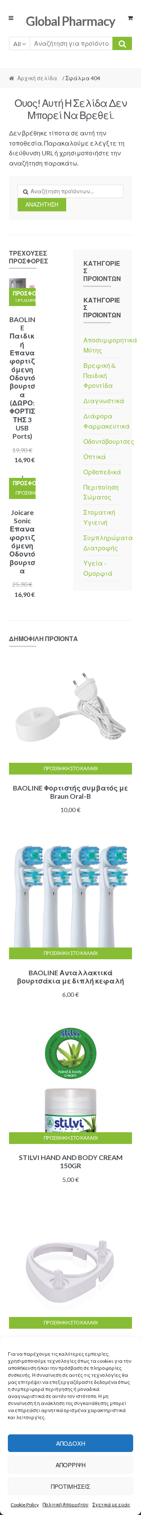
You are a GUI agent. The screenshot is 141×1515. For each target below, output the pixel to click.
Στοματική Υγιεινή (99, 517)
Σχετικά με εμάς (111, 1505)
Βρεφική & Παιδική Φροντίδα (99, 375)
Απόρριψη (71, 1464)
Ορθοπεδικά (102, 472)
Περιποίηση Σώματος (101, 492)
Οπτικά (94, 456)
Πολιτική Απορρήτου (66, 1505)
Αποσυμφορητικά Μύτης (110, 345)
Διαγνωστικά (103, 400)
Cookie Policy (25, 1505)
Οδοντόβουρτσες (108, 441)
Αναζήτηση (41, 204)
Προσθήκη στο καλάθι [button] (26, 300)
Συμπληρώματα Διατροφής (108, 542)
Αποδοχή (70, 1443)
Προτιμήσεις (70, 1486)
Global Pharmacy (70, 21)
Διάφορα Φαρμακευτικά (106, 421)
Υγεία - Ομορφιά (97, 568)
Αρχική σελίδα (37, 78)
